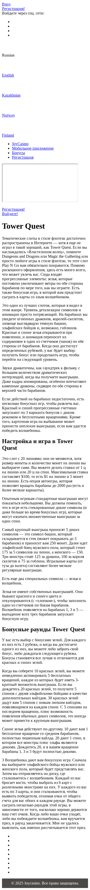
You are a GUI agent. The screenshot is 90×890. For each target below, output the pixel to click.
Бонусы (18, 153)
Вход (6, 4)
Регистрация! (13, 9)
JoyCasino (20, 144)
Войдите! (10, 214)
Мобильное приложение (33, 148)
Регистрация (23, 157)
